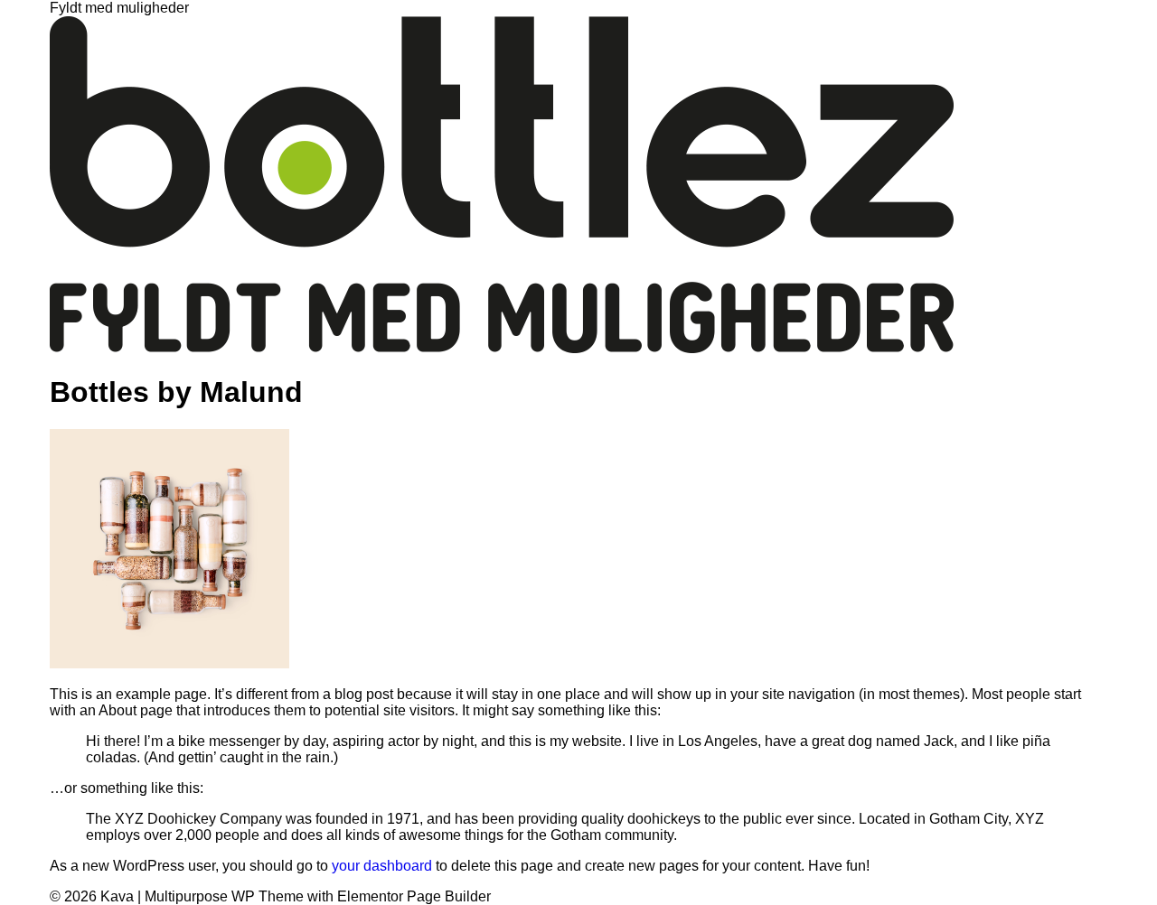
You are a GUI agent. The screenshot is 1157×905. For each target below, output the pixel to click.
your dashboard (382, 865)
